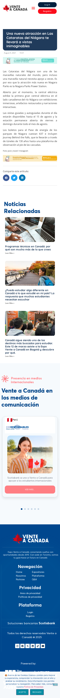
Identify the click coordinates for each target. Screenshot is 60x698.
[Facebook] (22, 646)
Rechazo (37, 692)
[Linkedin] (32, 646)
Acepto (22, 692)
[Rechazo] (55, 684)
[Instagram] (17, 646)
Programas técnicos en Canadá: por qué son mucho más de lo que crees (28, 248)
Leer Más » (9, 253)
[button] (33, 8)
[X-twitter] (27, 646)
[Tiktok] (38, 646)
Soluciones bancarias (31, 623)
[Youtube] (43, 646)
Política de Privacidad (33, 687)
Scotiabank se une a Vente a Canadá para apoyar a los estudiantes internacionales (30, 479)
